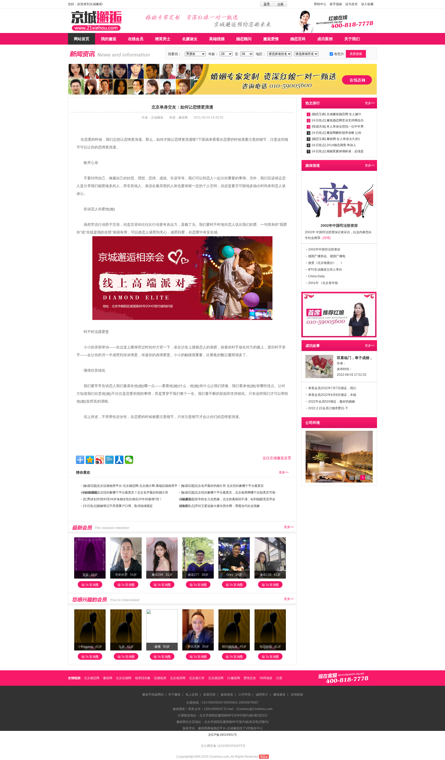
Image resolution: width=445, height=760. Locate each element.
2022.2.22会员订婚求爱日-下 (328, 408)
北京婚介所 (196, 678)
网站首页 (81, 39)
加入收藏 (367, 4)
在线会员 (135, 39)
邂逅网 (107, 678)
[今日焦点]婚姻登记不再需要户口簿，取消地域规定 (118, 506)
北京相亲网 (177, 678)
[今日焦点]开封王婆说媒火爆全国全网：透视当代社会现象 (220, 506)
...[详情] (325, 238)
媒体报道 (227, 694)
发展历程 (209, 694)
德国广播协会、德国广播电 (326, 256)
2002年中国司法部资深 (324, 249)
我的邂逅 (108, 39)
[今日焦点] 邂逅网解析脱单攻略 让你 (336, 133)
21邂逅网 (233, 678)
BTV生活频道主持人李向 (325, 269)
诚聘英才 (262, 694)
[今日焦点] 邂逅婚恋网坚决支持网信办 (338, 120)
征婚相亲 (160, 678)
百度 (279, 678)
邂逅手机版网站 (153, 694)
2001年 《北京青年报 (323, 283)
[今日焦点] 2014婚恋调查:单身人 (334, 145)
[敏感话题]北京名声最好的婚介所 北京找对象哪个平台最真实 (222, 486)
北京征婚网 (123, 678)
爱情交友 (250, 678)
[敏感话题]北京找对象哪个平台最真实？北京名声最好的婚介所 (125, 492)
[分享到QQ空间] (90, 460)
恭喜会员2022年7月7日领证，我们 (332, 388)
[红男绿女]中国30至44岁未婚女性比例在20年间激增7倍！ (122, 499)
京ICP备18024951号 (222, 735)
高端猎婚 (217, 39)
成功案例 (325, 39)
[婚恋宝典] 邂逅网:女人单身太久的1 (336, 139)
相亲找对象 (142, 678)
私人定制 (192, 694)
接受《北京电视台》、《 (325, 263)
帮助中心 (320, 4)
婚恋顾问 (244, 39)
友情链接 (297, 694)
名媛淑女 (190, 39)
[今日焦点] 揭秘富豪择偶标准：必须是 (338, 151)
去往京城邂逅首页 (276, 458)
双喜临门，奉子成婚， (355, 358)
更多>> (284, 472)
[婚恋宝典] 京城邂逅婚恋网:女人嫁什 (336, 114)
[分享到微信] (129, 460)
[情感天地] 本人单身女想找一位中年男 (338, 126)
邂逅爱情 (271, 39)
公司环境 (244, 694)
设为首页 (351, 4)
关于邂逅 (174, 694)
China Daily (316, 276)
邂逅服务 (279, 694)
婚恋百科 (298, 39)
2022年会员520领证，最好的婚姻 (331, 401)
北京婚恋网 (91, 678)
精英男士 (162, 39)
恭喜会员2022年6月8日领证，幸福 (332, 395)
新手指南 (336, 4)
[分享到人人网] (119, 460)
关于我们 (352, 39)
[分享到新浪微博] (100, 460)
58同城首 (266, 678)
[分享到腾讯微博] (109, 460)
